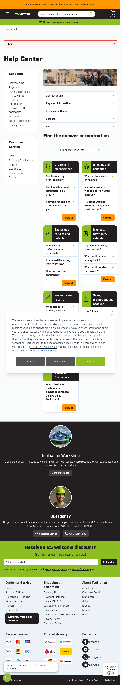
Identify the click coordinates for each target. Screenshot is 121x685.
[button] (7, 677)
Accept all (90, 361)
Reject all (30, 361)
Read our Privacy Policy (43, 350)
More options (60, 361)
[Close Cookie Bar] (112, 315)
